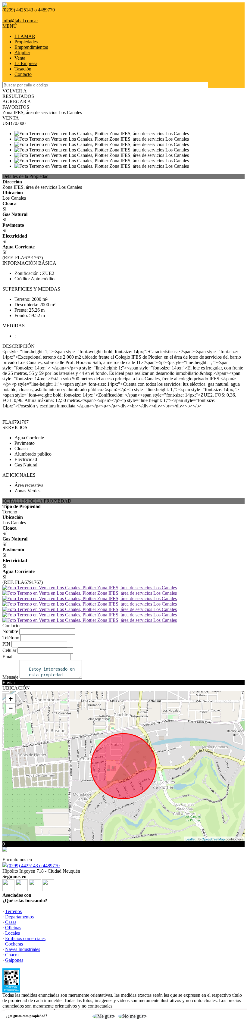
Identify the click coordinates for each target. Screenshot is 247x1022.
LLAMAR (24, 36)
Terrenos (13, 911)
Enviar (8, 682)
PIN (6, 644)
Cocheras (14, 943)
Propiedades (26, 41)
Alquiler (22, 52)
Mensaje (10, 677)
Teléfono (10, 637)
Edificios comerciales (25, 938)
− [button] (11, 708)
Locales (12, 933)
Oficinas (13, 927)
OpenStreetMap (213, 839)
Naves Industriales (22, 949)
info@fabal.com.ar (20, 20)
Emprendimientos (31, 47)
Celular (9, 650)
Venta (19, 58)
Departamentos (19, 916)
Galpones (14, 960)
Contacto (23, 74)
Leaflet (190, 839)
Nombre (10, 631)
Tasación (22, 68)
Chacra (12, 954)
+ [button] (11, 699)
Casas (10, 922)
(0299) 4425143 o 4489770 (33, 865)
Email (8, 656)
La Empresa (25, 63)
